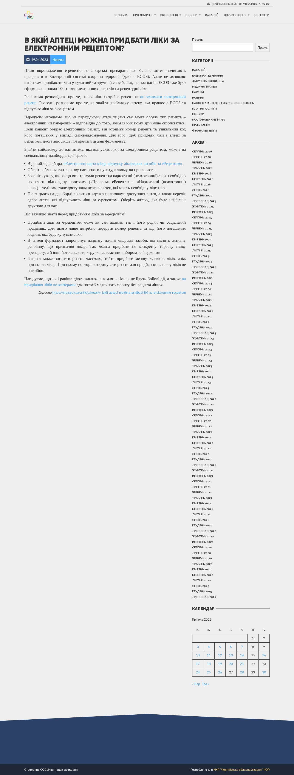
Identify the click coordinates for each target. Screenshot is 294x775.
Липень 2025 (201, 223)
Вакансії (211, 15)
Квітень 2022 (201, 437)
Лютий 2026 (201, 184)
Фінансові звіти (204, 130)
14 (242, 655)
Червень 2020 (202, 558)
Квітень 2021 (201, 503)
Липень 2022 (201, 421)
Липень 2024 (201, 289)
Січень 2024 (200, 322)
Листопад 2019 (204, 597)
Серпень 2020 (202, 547)
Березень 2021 (202, 509)
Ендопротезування (207, 75)
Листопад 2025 (204, 201)
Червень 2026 (202, 162)
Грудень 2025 (202, 195)
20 (231, 664)
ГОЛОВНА (121, 15)
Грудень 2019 (202, 591)
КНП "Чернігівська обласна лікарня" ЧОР (242, 769)
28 (242, 672)
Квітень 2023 (201, 371)
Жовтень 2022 (203, 404)
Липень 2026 (201, 157)
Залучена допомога (208, 81)
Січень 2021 (200, 520)
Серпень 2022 (202, 415)
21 (242, 664)
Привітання (201, 125)
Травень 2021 (202, 498)
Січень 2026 (200, 190)
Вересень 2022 (203, 410)
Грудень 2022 (202, 393)
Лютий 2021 (201, 514)
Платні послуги (204, 108)
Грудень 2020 (202, 525)
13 (231, 655)
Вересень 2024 (203, 278)
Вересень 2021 (202, 476)
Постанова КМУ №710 (208, 119)
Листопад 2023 (204, 333)
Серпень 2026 (202, 151)
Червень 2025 (202, 228)
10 (198, 655)
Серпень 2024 (202, 283)
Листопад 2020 (204, 531)
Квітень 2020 (201, 569)
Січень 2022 (200, 454)
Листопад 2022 (204, 399)
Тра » (205, 684)
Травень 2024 (202, 300)
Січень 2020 (200, 586)
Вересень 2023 (203, 344)
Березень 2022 (202, 443)
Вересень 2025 (203, 212)
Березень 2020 (202, 575)
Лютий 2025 (201, 250)
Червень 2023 (202, 360)
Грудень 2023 (202, 327)
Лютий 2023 (201, 382)
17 (198, 664)
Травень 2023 (202, 366)
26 (220, 672)
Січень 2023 (200, 388)
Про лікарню (143, 15)
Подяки (198, 114)
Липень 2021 (201, 487)
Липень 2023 (201, 355)
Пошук (197, 39)
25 (209, 672)
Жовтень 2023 (203, 338)
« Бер (196, 684)
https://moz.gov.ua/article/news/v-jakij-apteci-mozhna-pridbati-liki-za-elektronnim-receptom (119, 292)
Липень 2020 (201, 553)
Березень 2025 (202, 245)
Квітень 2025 (201, 239)
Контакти (261, 15)
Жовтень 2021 (203, 470)
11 (209, 655)
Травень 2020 (202, 564)
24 (198, 672)
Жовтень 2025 (203, 206)
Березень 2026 (202, 179)
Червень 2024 (202, 294)
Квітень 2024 (202, 305)
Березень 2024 (203, 311)
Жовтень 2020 (203, 536)
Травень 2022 (202, 432)
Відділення (169, 15)
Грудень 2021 (202, 459)
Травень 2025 (202, 234)
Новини (191, 15)
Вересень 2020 (203, 542)
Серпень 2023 (202, 349)
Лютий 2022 (201, 448)
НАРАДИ (198, 92)
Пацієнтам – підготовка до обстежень (223, 103)
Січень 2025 (200, 256)
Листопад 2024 (204, 267)
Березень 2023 (202, 377)
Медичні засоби (204, 86)
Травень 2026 (202, 168)
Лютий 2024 (201, 316)
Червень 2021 (202, 492)
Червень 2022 (202, 426)
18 (209, 664)
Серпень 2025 (202, 217)
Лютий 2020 (201, 580)
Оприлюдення (235, 15)
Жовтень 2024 (203, 272)
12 (220, 655)
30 (264, 672)
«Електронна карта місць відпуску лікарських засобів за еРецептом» (122, 163)
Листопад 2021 (204, 465)
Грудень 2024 (202, 261)
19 (220, 664)
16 (264, 655)
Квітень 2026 (201, 173)
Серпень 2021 (202, 481)
